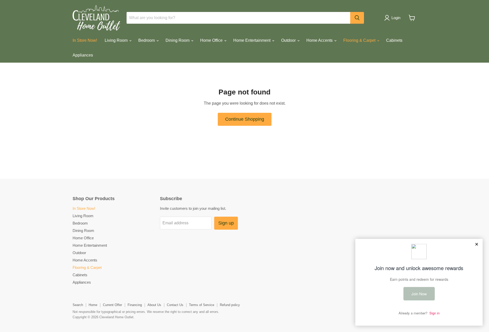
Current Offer (112, 305)
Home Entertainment (252, 40)
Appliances (83, 55)
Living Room (117, 40)
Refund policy (230, 305)
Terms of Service (201, 305)
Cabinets (394, 40)
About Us (154, 305)
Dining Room (178, 40)
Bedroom (147, 40)
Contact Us (175, 305)
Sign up (226, 223)
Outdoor (289, 40)
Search (78, 305)
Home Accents (320, 40)
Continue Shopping (244, 119)
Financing (135, 305)
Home (93, 305)
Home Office (212, 40)
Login (395, 18)
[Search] (357, 18)
